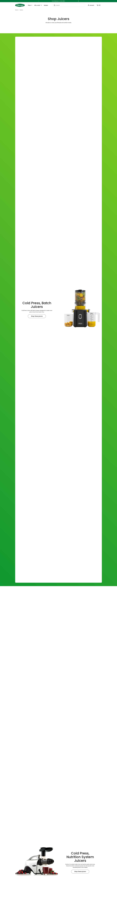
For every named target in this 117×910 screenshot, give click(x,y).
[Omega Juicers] (20, 5)
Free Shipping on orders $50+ (58, 1)
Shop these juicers (37, 316)
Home (16, 10)
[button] (97, 5)
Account (92, 5)
